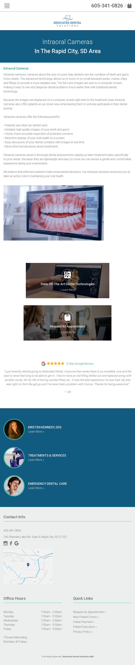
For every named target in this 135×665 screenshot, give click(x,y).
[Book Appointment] (129, 5)
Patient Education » (85, 626)
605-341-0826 (107, 6)
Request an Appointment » (89, 612)
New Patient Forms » (86, 617)
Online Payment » (83, 622)
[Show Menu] (7, 5)
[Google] (16, 543)
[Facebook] (11, 543)
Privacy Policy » (82, 631)
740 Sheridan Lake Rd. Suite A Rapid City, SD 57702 (35, 537)
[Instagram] (6, 543)
